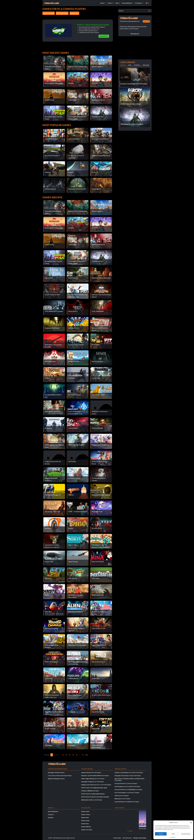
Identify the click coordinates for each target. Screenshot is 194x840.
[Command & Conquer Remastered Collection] (54, 541)
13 (63, 754)
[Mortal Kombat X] (54, 185)
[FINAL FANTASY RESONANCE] (101, 741)
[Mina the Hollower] (101, 558)
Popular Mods (85, 817)
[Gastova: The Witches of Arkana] (101, 608)
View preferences (185, 834)
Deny (173, 834)
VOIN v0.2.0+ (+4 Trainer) (122, 795)
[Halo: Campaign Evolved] (78, 441)
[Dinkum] (54, 374)
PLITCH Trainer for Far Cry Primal (125, 828)
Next (86, 754)
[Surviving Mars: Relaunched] (54, 79)
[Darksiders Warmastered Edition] (54, 63)
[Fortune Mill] (101, 725)
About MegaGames (53, 811)
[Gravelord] (78, 708)
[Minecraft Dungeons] (54, 658)
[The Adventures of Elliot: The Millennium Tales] (78, 291)
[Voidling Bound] (78, 675)
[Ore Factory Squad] (78, 391)
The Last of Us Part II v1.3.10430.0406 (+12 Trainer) (128, 789)
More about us (135, 34)
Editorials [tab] (137, 65)
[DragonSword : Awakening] (101, 441)
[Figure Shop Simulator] (101, 641)
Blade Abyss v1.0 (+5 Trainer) (122, 798)
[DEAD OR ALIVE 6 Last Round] (101, 458)
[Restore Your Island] (101, 391)
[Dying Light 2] (101, 185)
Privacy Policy (117, 838)
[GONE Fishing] (54, 96)
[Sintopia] (78, 79)
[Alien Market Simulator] (78, 608)
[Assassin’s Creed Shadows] (101, 135)
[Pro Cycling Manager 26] (54, 491)
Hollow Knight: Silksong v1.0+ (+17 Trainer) (92, 778)
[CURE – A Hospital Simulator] (78, 508)
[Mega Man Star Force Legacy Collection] (54, 708)
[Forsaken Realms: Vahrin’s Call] (54, 391)
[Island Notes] (78, 274)
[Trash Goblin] (78, 96)
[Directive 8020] (101, 524)
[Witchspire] (54, 741)
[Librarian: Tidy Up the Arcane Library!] (101, 291)
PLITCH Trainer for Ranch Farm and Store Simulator (95, 797)
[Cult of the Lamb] (54, 357)
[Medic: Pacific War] (101, 591)
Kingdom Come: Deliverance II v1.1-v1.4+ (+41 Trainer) (96, 784)
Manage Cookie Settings (139, 838)
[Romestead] (78, 725)
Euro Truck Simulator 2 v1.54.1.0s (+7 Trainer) (127, 792)
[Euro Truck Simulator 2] (54, 152)
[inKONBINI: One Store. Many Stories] (78, 591)
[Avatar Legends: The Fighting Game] (54, 441)
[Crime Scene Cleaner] (78, 691)
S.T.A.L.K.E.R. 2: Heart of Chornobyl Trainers (60, 775)
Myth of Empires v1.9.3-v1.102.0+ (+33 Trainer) (127, 786)
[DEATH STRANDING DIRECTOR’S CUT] (54, 691)
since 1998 (146, 21)
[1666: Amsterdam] (101, 307)
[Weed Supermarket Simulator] (54, 474)
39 (69, 754)
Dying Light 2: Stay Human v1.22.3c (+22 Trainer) (128, 775)
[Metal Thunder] (78, 558)
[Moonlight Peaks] (101, 508)
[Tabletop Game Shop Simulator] (54, 641)
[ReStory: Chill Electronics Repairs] (101, 324)
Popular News (85, 823)
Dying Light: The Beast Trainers (56, 772)
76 (82, 754)
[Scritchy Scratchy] (78, 324)
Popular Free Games (86, 829)
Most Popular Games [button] (62, 13)
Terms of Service (127, 838)
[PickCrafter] (101, 574)
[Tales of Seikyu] (78, 541)
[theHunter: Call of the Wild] (78, 185)
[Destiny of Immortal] (101, 96)
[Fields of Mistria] (78, 357)
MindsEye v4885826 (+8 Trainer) (90, 790)
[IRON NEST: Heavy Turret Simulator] (54, 341)
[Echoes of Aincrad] (78, 474)
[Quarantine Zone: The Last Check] (54, 113)
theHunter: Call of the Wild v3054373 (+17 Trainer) (95, 775)
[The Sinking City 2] (101, 113)
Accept (161, 834)
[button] (191, 822)
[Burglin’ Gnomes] (54, 725)
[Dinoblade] (78, 374)
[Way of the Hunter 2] (101, 658)
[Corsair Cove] (101, 374)
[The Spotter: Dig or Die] (54, 508)
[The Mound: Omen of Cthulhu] (101, 474)
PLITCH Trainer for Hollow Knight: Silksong (92, 793)
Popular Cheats (85, 820)
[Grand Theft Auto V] (54, 135)
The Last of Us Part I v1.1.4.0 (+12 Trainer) (126, 783)
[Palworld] (54, 168)
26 (66, 754)
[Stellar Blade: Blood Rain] (54, 408)
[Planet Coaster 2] (101, 63)
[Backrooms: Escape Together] (101, 491)
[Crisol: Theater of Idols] (54, 291)
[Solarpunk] (78, 741)
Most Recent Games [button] (48, 13)
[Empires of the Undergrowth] (78, 63)
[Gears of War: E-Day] (101, 624)
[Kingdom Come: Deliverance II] (101, 152)
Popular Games (85, 811)
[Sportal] (78, 524)
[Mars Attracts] (78, 574)
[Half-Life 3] (54, 524)
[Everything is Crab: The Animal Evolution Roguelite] (101, 541)
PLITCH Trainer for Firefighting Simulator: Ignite (94, 787)
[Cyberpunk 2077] (78, 135)
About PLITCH (104, 36)
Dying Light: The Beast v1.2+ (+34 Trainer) (92, 781)
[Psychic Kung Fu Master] (78, 341)
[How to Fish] (54, 274)
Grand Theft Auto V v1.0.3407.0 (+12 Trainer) (127, 801)
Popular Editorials (86, 826)
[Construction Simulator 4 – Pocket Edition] (78, 113)
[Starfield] (78, 168)
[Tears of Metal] (78, 424)
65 (76, 754)
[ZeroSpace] (54, 424)
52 (73, 754)
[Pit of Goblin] (101, 341)
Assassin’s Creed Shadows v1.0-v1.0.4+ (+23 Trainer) (129, 772)
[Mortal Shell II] (78, 307)
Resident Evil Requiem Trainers (56, 778)
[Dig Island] (54, 574)
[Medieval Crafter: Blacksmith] (101, 274)
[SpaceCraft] (101, 675)
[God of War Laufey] (101, 708)
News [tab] (129, 65)
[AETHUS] (101, 79)
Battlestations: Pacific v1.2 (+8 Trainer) (91, 800)
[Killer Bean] (54, 608)
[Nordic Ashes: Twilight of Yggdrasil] (78, 624)
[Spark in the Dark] (101, 357)
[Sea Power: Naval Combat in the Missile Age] (78, 658)
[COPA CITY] (54, 675)
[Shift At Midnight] (101, 424)
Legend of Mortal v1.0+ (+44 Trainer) (91, 772)
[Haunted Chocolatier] (54, 624)
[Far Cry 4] (101, 168)
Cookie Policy (172, 837)
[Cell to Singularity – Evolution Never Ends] (78, 408)
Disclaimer (51, 817)
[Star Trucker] (78, 458)
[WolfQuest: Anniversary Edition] (101, 408)
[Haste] (54, 591)
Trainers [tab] (122, 65)
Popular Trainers (85, 814)
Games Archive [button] (74, 13)
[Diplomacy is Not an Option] (78, 641)
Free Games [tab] (146, 65)
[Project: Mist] (54, 558)
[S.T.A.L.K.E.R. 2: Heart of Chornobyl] (78, 152)
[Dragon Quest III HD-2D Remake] (54, 458)
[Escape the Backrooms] (54, 324)
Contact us (51, 814)
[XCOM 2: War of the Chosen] (101, 691)
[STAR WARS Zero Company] (54, 307)
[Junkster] (78, 491)
